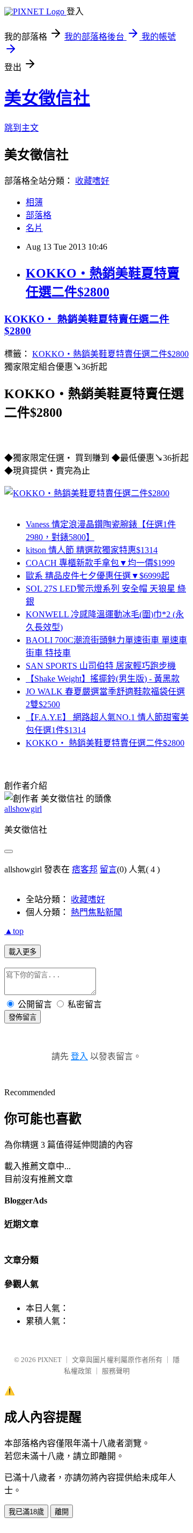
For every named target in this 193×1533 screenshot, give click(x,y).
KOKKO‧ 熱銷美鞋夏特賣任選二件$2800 (105, 742)
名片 (34, 228)
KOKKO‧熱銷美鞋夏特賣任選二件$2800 (110, 353)
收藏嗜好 (92, 180)
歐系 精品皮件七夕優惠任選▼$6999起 (97, 575)
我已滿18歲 (26, 1512)
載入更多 (22, 952)
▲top (14, 931)
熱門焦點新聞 (96, 912)
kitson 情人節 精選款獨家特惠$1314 (92, 550)
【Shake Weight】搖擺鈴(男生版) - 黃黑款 (103, 678)
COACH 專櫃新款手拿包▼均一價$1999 (100, 562)
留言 (108, 869)
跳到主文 (21, 127)
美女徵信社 (47, 98)
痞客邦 (85, 869)
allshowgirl (23, 808)
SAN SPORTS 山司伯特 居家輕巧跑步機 (101, 665)
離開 (62, 1512)
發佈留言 (22, 1017)
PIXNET (50, 1360)
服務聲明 (116, 1371)
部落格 (38, 215)
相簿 (34, 202)
